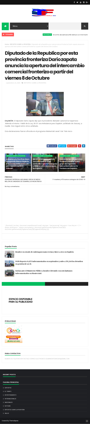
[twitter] (77, 2)
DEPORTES (8, 388)
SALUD (7, 413)
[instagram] (83, 2)
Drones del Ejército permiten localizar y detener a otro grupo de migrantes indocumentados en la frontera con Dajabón (71, 163)
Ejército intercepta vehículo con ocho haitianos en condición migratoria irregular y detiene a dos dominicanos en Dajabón (45, 163)
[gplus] (87, 2)
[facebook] (74, 2)
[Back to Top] (87, 421)
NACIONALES (43, 34)
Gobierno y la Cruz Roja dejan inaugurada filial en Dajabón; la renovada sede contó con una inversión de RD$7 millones (17, 163)
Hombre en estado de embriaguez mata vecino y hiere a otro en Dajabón (44, 252)
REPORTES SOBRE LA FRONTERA (20, 44)
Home (7, 44)
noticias (8, 406)
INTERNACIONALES (10, 399)
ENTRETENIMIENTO (10, 395)
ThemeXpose (13, 421)
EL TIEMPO (8, 391)
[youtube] (80, 2)
